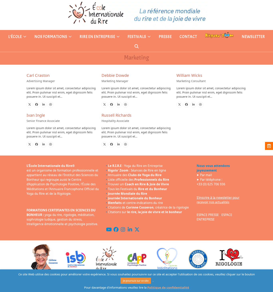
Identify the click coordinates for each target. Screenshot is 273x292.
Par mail (206, 175)
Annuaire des (134, 175)
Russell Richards (117, 115)
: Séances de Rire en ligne (137, 170)
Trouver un (138, 184)
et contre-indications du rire (135, 203)
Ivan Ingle (36, 115)
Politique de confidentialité (168, 287)
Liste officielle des (138, 180)
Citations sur (145, 212)
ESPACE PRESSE (208, 215)
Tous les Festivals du (137, 189)
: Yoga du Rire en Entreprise (135, 166)
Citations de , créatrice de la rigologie (148, 207)
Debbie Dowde (115, 75)
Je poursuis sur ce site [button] (135, 280)
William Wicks (189, 75)
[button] (136, 47)
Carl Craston (38, 75)
